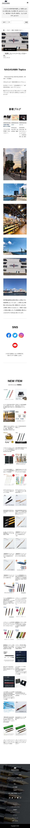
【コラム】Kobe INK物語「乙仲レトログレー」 (6, 131)
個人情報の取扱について (15, 793)
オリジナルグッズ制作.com (15, 777)
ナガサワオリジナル (15, 807)
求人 (15, 784)
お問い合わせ (15, 820)
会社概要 (15, 787)
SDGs (15, 790)
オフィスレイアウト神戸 (15, 774)
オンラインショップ (15, 812)
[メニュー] (27, 2)
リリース (21, 124)
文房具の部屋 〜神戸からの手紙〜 (7, 125)
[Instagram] (9, 798)
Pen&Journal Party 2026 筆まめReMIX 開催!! (14, 129)
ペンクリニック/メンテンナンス (15, 781)
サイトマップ (15, 818)
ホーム (15, 804)
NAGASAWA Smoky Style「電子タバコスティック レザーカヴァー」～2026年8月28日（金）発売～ (23, 132)
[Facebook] (15, 798)
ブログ (12, 124)
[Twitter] (12, 798)
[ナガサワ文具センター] (15, 769)
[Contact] (20, 798)
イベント (15, 815)
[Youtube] (17, 798)
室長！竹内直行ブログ (10, 49)
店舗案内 (15, 809)
